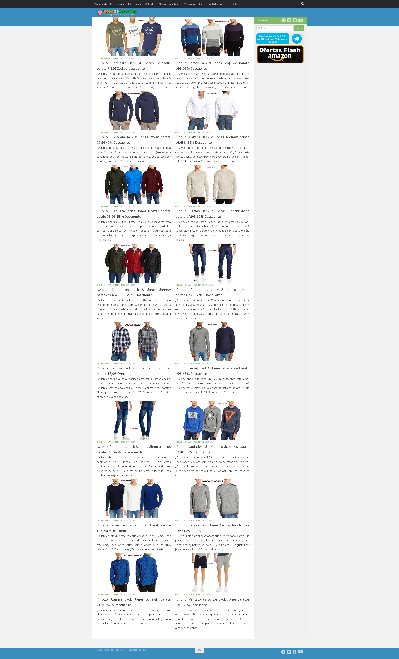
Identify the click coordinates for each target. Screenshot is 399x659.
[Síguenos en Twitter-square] (289, 20)
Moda (121, 3)
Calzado (149, 3)
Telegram (189, 3)
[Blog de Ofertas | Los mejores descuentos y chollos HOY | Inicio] (117, 12)
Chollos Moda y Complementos (111, 58)
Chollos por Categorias (211, 3)
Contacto (235, 3)
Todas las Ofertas (103, 3)
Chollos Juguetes (168, 3)
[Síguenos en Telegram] (283, 20)
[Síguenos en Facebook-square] (295, 20)
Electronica (134, 3)
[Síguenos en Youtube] (300, 20)
